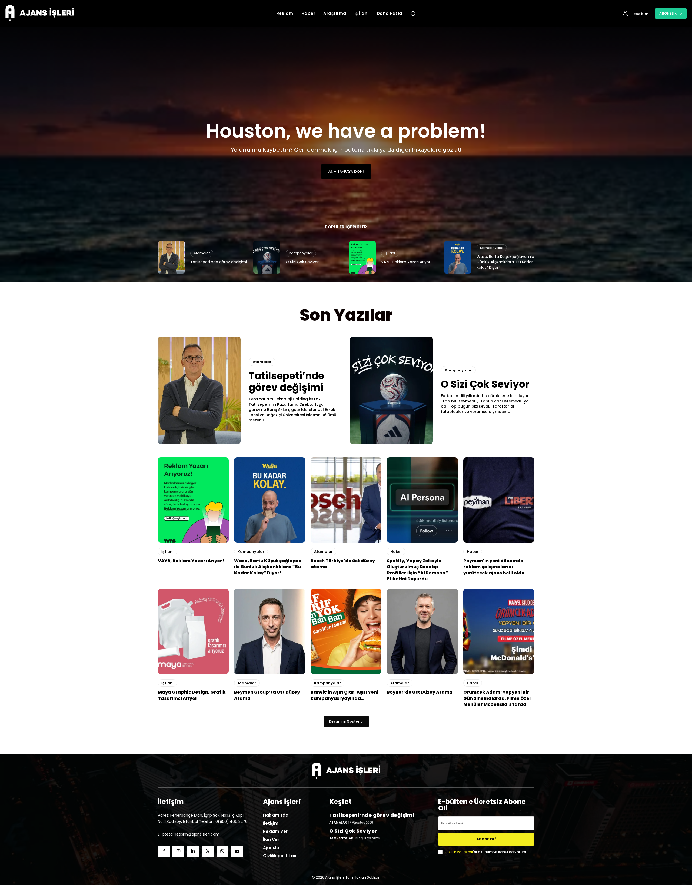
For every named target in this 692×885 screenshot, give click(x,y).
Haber (396, 551)
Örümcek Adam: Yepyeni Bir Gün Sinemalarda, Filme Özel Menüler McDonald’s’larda (497, 698)
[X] (208, 851)
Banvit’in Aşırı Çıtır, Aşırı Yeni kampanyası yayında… (344, 695)
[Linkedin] (193, 851)
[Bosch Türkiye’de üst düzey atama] (346, 500)
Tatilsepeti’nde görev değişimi (218, 262)
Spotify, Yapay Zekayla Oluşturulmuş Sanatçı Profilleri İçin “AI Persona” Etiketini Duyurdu (417, 570)
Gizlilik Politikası (459, 851)
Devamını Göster (344, 721)
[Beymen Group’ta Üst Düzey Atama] (269, 631)
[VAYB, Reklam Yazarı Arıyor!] (362, 257)
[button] (413, 13)
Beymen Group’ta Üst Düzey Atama (267, 695)
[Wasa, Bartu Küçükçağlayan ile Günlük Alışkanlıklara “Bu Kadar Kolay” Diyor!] (457, 257)
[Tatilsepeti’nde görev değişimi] (171, 257)
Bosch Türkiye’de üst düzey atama (343, 564)
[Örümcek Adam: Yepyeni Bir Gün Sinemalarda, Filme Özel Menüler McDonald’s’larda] (498, 631)
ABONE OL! (486, 839)
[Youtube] (237, 851)
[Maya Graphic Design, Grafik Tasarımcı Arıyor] (193, 631)
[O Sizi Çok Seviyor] (266, 257)
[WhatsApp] (222, 851)
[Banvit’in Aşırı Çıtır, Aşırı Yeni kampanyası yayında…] (346, 631)
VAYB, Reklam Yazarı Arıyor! (406, 262)
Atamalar (202, 253)
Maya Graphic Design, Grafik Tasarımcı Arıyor (192, 695)
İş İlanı (390, 253)
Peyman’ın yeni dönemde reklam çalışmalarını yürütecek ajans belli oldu (493, 567)
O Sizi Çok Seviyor (302, 262)
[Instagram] (178, 851)
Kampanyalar (300, 253)
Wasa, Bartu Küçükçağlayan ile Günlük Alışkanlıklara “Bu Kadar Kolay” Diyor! (505, 262)
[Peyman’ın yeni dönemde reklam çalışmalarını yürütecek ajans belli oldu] (498, 500)
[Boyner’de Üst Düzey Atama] (422, 631)
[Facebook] (164, 851)
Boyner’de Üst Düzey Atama (420, 692)
